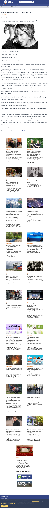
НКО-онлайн (19, 4)
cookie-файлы (35, 501)
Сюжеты (8, 4)
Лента (4, 4)
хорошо (4, 505)
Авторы (13, 4)
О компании (4, 498)
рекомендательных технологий (8, 503)
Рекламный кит (4, 496)
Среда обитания (4, 14)
